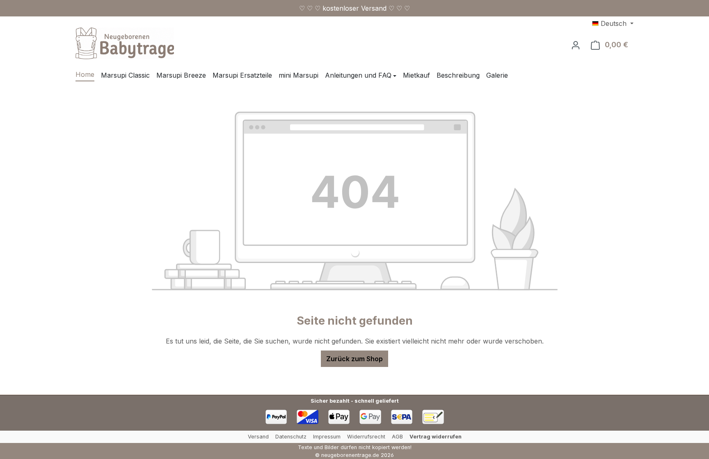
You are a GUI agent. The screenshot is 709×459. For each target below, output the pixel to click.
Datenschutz (290, 437)
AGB (397, 437)
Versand (258, 437)
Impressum (327, 437)
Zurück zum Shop (354, 359)
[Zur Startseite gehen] (124, 43)
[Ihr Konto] (575, 45)
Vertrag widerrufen (435, 437)
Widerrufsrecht (366, 437)
